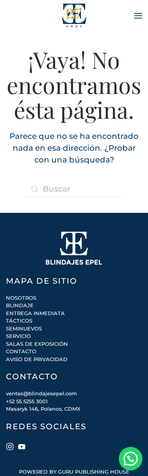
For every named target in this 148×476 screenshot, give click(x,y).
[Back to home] (74, 15)
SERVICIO (18, 336)
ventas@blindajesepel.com (41, 393)
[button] (130, 458)
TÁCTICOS (19, 320)
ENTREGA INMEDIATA (35, 313)
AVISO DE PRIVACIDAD (36, 359)
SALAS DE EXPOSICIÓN (37, 344)
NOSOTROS (21, 298)
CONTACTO (21, 351)
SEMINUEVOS (24, 328)
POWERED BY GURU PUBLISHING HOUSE (74, 472)
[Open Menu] (138, 15)
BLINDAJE (20, 305)
